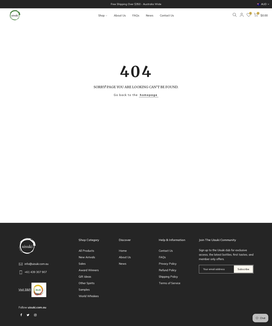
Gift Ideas (85, 276)
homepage (148, 95)
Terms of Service (169, 283)
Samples (84, 289)
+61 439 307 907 (36, 272)
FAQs (135, 15)
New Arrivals (87, 257)
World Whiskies (89, 296)
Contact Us (167, 15)
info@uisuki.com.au (36, 264)
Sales (82, 263)
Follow (32, 307)
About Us (120, 15)
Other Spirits (87, 283)
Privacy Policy (168, 263)
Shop (101, 15)
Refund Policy (167, 270)
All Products (86, 250)
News (149, 15)
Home (123, 250)
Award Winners (89, 270)
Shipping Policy (168, 276)
